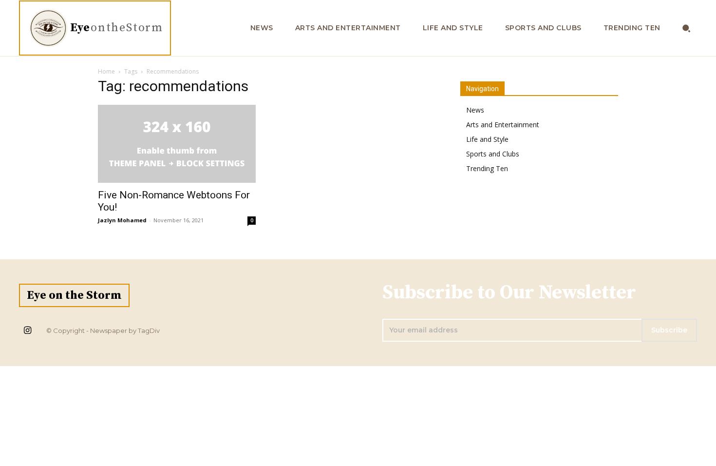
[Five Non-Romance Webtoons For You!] (177, 144)
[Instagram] (27, 331)
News (475, 110)
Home (106, 71)
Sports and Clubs (492, 153)
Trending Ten (487, 168)
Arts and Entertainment (502, 124)
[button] (686, 28)
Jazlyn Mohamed (122, 220)
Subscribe (669, 330)
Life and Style (487, 139)
